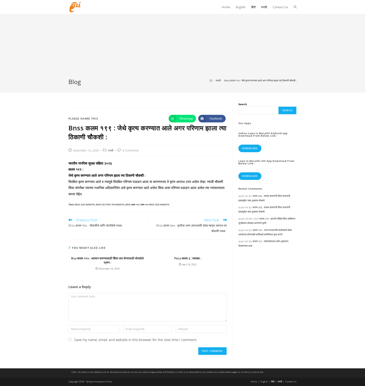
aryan (241, 196)
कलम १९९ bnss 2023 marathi (154, 204)
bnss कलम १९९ (132, 204)
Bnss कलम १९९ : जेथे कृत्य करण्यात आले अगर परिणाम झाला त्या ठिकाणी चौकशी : (260, 80)
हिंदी (273, 381)
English (264, 381)
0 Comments (131, 150)
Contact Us (291, 381)
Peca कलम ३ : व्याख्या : (187, 258)
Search (242, 104)
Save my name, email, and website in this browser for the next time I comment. (135, 339)
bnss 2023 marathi (85, 204)
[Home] (211, 80)
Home (254, 381)
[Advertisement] (182, 49)
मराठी (110, 150)
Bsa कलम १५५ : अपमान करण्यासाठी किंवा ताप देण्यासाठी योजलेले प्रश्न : (107, 260)
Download (250, 148)
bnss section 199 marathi (110, 204)
